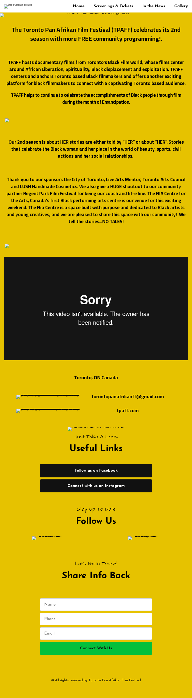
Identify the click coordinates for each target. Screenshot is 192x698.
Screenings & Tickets (113, 6)
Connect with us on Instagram (96, 486)
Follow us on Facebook (96, 471)
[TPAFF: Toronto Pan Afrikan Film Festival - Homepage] (20, 6)
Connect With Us (96, 648)
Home (78, 6)
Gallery (181, 6)
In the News (153, 6)
